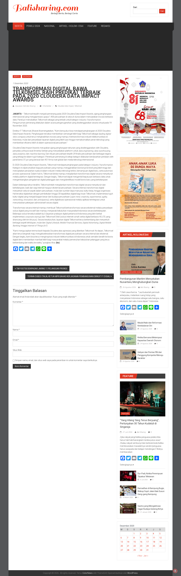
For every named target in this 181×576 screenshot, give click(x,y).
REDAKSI (105, 26)
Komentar (18, 302)
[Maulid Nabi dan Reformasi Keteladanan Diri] (128, 325)
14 (128, 542)
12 (160, 538)
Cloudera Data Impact (66, 106)
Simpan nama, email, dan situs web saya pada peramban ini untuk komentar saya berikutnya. (56, 360)
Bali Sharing (144, 287)
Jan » (146, 556)
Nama (16, 330)
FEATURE (92, 26)
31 (147, 550)
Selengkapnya (126, 314)
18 (154, 542)
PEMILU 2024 (33, 26)
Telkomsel (78, 106)
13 (122, 542)
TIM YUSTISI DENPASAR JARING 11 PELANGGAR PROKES (41, 268)
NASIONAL (49, 26)
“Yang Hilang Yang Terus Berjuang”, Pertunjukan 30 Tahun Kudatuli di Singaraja (139, 423)
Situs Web (17, 350)
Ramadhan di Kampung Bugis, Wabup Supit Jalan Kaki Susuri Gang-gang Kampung (151, 491)
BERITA (18, 26)
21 (128, 546)
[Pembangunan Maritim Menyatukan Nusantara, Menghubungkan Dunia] (142, 257)
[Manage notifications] (175, 571)
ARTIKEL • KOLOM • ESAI (71, 26)
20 (122, 546)
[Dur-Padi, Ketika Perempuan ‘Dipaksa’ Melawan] (128, 476)
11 (154, 538)
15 (134, 542)
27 (122, 550)
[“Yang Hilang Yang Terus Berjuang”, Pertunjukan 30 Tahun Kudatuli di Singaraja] (142, 399)
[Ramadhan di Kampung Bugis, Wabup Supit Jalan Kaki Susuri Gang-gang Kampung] (128, 490)
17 (147, 542)
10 (147, 538)
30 (141, 550)
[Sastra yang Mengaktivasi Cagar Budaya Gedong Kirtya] (128, 508)
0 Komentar (46, 106)
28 (128, 550)
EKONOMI (27, 77)
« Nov (139, 556)
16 (141, 542)
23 (141, 546)
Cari (135, 7)
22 (134, 546)
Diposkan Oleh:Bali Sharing (25, 106)
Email (16, 340)
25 (154, 546)
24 (147, 546)
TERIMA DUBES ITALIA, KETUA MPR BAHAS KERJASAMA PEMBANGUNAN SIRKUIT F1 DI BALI (68, 276)
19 (160, 542)
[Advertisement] (90, 51)
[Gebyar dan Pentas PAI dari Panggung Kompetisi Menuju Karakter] (128, 354)
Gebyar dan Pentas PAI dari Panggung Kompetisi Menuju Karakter (150, 355)
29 (134, 550)
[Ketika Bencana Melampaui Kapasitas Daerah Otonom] (128, 340)
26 (160, 546)
